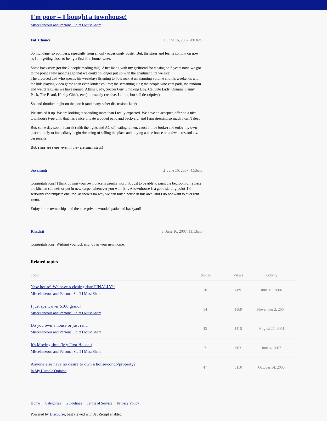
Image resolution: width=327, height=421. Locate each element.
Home (35, 403)
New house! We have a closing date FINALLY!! (73, 286)
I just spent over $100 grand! (56, 306)
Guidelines (74, 403)
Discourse (57, 414)
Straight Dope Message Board (25, 5)
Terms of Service (99, 403)
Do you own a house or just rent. (59, 325)
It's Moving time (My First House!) (61, 344)
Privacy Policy (128, 403)
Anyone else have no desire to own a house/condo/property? (83, 364)
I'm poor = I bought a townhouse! (79, 16)
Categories (53, 403)
